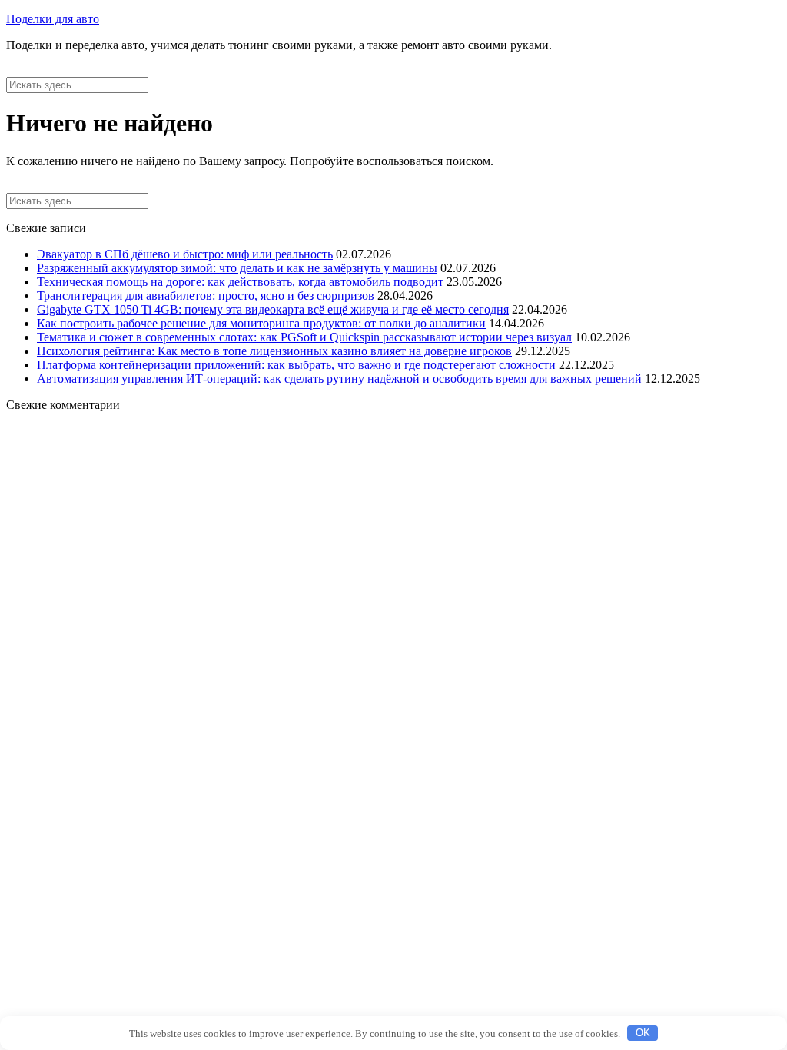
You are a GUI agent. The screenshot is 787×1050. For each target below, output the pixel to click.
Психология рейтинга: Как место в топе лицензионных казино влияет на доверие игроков (274, 350)
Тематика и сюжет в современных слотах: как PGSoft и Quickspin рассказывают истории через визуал (304, 337)
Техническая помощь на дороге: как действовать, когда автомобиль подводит (240, 281)
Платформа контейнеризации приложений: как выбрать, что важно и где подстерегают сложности (296, 364)
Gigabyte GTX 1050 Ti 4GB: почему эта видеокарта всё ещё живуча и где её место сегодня (273, 309)
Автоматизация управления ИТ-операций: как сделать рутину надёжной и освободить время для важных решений (339, 378)
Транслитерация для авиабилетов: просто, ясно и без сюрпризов (205, 295)
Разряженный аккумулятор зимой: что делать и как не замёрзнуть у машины (237, 267)
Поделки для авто (52, 18)
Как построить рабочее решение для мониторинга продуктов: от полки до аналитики (261, 323)
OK (643, 1032)
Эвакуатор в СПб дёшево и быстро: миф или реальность (185, 254)
